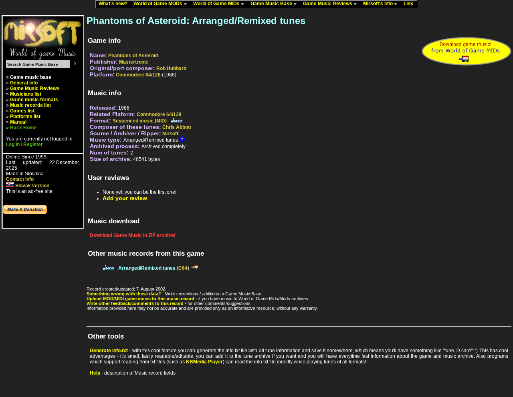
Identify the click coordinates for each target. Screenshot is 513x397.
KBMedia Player (204, 362)
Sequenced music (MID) (140, 121)
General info (24, 83)
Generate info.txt (109, 350)
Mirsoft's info (378, 3)
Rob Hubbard (171, 68)
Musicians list (25, 94)
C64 (183, 268)
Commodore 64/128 (138, 75)
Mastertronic (133, 62)
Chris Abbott (176, 127)
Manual (18, 122)
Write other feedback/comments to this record (135, 303)
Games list (22, 111)
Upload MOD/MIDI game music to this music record (140, 298)
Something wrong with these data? (124, 293)
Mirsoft (170, 133)
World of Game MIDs (217, 3)
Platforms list (25, 116)
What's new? (115, 3)
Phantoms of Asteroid (133, 55)
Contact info (20, 179)
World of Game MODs (158, 3)
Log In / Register (24, 144)
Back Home (23, 127)
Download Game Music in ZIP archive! (133, 235)
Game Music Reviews (328, 3)
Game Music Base (271, 3)
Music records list (30, 105)
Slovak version (31, 185)
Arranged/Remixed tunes (147, 268)
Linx (410, 3)
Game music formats (34, 99)
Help (95, 373)
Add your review (125, 198)
